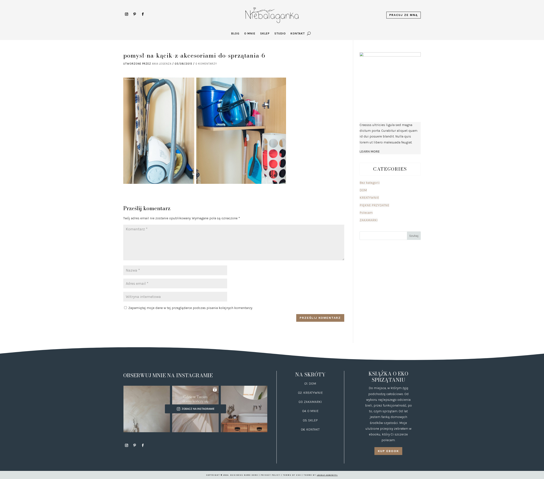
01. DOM (310, 383)
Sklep (265, 33)
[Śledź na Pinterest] (134, 14)
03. (301, 402)
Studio (280, 33)
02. (300, 393)
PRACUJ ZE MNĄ (403, 15)
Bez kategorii (370, 183)
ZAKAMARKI (369, 220)
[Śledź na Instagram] (126, 14)
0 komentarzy (206, 63)
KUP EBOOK (388, 451)
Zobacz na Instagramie (198, 408)
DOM (363, 190)
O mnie (249, 33)
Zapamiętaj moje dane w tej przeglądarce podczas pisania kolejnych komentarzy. (190, 308)
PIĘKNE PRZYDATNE (374, 205)
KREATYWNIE (369, 198)
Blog (235, 33)
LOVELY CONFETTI (327, 475)
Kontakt (297, 33)
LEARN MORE (370, 151)
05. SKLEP (310, 420)
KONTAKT (313, 429)
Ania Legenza (161, 63)
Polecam (366, 213)
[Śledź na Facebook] (142, 14)
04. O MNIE (310, 411)
